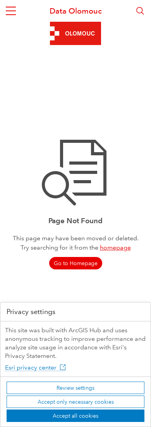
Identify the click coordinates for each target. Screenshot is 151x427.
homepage (115, 247)
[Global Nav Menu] (11, 11)
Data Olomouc (76, 11)
